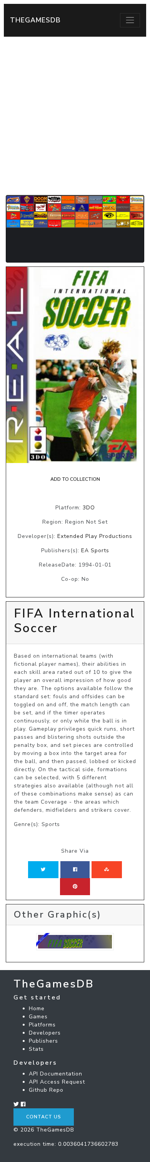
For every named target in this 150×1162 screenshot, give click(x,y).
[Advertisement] (75, 116)
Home (37, 1008)
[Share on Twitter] (43, 869)
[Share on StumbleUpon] (107, 869)
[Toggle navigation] (130, 20)
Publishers (43, 1041)
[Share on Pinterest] (75, 886)
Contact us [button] (43, 1117)
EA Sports (95, 550)
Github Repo (46, 1090)
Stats (36, 1049)
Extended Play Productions (94, 536)
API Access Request (57, 1082)
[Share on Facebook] (75, 869)
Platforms (42, 1024)
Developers (45, 1032)
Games (38, 1016)
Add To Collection (75, 479)
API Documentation (55, 1073)
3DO (89, 507)
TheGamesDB (35, 20)
